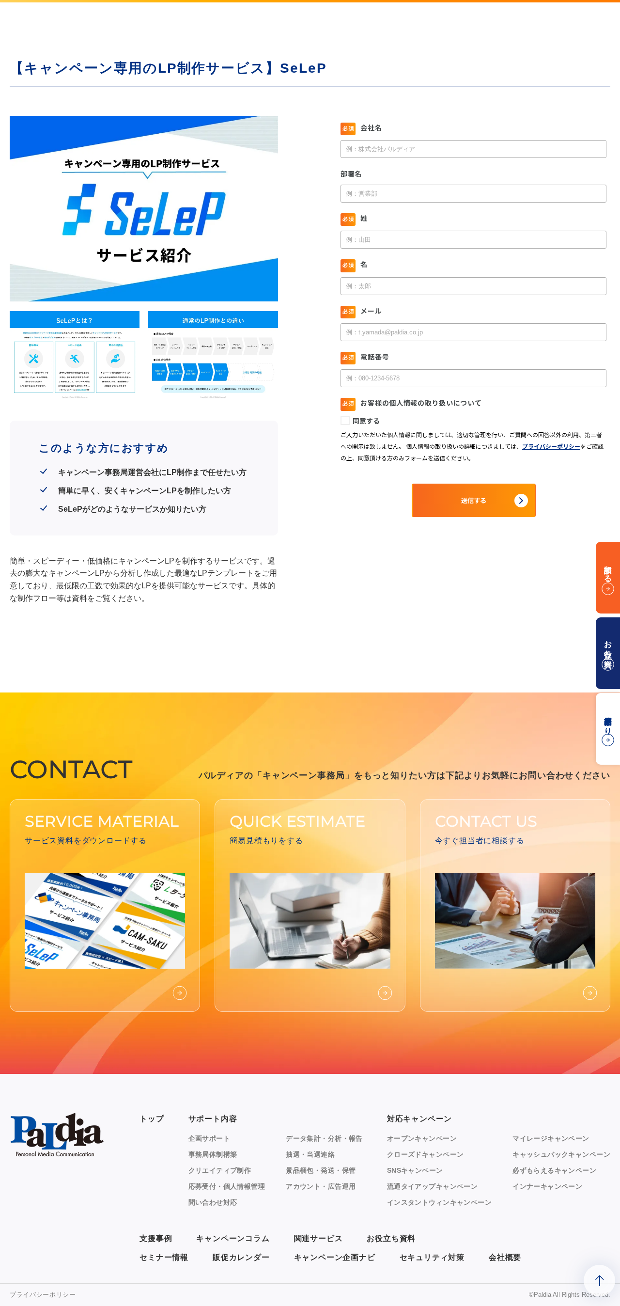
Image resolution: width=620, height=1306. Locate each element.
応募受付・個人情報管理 (226, 1186)
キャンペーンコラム (232, 1238)
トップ (152, 1119)
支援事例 (156, 1238)
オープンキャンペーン (422, 1138)
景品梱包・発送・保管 (321, 1170)
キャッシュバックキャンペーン (561, 1154)
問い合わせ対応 (212, 1202)
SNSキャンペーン (415, 1170)
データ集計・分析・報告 (324, 1138)
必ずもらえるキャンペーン (554, 1170)
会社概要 (505, 1257)
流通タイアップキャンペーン (432, 1186)
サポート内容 (212, 1119)
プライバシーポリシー (43, 1294)
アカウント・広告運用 (321, 1186)
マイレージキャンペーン (550, 1138)
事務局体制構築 (212, 1154)
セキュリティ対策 (432, 1257)
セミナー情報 (164, 1257)
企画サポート (209, 1138)
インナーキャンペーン (547, 1186)
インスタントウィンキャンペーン (439, 1202)
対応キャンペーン (419, 1119)
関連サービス (318, 1238)
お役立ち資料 (391, 1238)
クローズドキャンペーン (425, 1154)
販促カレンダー (241, 1257)
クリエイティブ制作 (219, 1170)
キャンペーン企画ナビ (334, 1257)
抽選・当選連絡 (310, 1154)
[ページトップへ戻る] (599, 1280)
